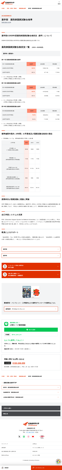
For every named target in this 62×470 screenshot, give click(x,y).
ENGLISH (35, 451)
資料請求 (4, 447)
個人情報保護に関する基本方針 (9, 451)
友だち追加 (32, 329)
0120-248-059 (19, 363)
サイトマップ (5, 443)
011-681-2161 (30, 432)
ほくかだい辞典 (36, 455)
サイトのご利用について (38, 447)
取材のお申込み (5, 455)
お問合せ (35, 443)
